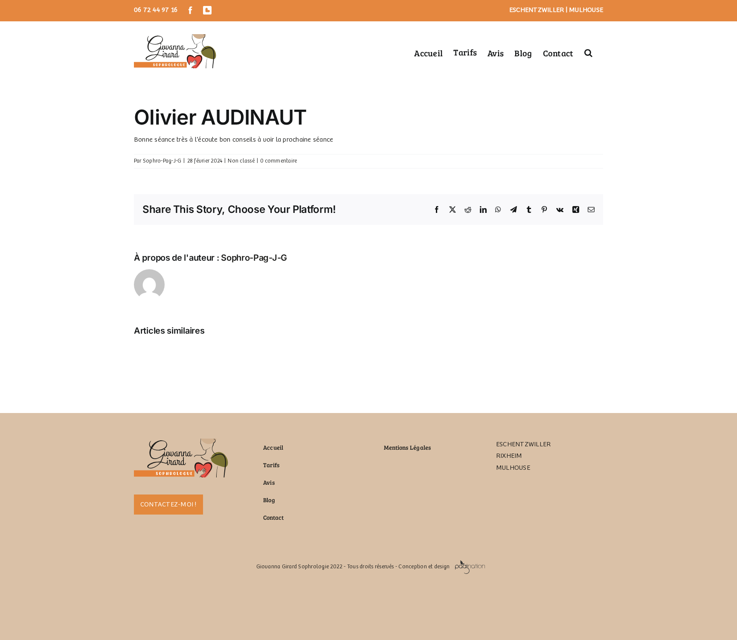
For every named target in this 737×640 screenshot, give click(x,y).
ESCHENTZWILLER (536, 10)
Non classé (241, 161)
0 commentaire (278, 161)
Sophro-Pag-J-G (162, 161)
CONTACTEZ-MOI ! (168, 504)
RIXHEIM (509, 456)
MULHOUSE (586, 10)
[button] (588, 52)
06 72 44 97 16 (155, 10)
